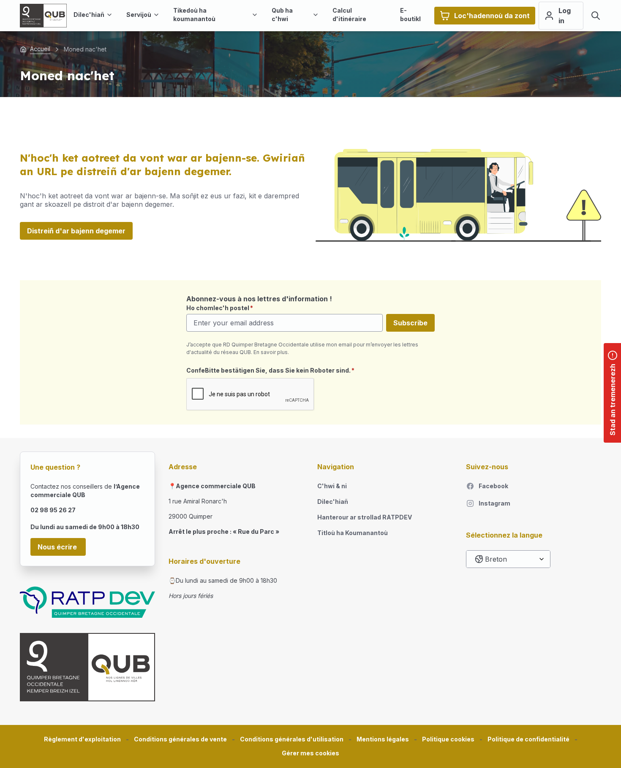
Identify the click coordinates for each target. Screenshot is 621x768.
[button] (310, 753)
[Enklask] (595, 15)
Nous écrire (58, 547)
